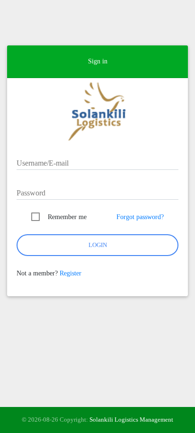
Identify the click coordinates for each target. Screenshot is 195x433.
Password (31, 193)
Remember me (67, 217)
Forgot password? (140, 217)
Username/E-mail (43, 163)
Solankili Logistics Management (131, 419)
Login (98, 244)
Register (70, 273)
